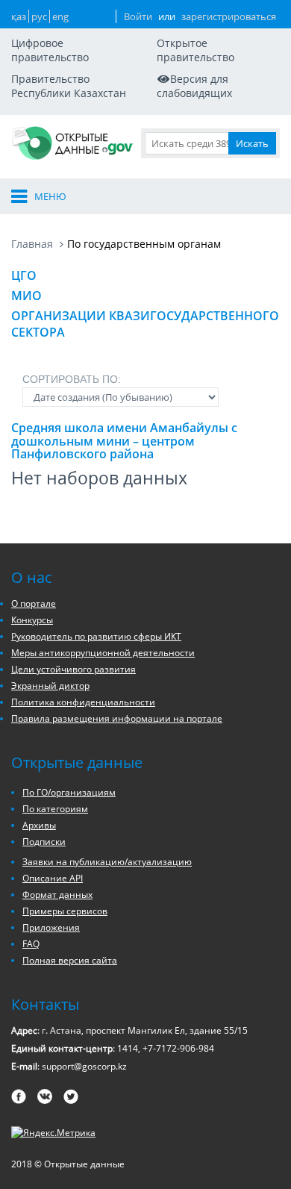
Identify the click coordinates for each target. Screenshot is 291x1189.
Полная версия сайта (69, 960)
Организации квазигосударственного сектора (145, 324)
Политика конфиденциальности (83, 702)
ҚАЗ (18, 16)
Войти (138, 16)
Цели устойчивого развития (73, 669)
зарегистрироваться (228, 16)
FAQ (31, 943)
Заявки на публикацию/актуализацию (107, 861)
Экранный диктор (50, 685)
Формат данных (57, 894)
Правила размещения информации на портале (116, 718)
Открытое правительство (195, 50)
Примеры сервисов (64, 911)
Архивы (39, 825)
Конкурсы (32, 620)
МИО (26, 295)
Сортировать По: (71, 379)
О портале (33, 603)
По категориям (55, 808)
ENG (60, 16)
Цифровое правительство (50, 50)
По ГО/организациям (69, 792)
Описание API (52, 878)
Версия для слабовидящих (194, 86)
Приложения (51, 927)
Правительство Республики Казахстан (68, 86)
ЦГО (24, 275)
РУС (39, 16)
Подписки (44, 841)
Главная (32, 244)
